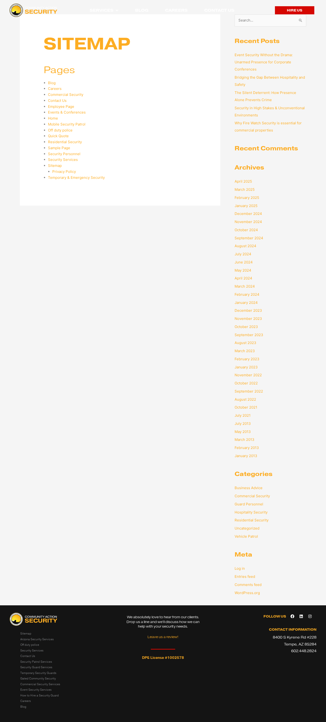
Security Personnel (64, 154)
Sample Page (59, 148)
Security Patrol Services (36, 662)
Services (101, 10)
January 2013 (246, 456)
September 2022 (249, 391)
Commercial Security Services (40, 684)
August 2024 (245, 246)
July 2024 (243, 254)
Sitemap (55, 165)
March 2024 (245, 286)
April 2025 (243, 181)
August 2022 (245, 399)
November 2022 (248, 375)
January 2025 (246, 205)
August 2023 (245, 342)
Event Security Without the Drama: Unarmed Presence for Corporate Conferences (264, 62)
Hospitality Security (251, 512)
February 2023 (247, 359)
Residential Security (65, 142)
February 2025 (247, 197)
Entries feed (245, 576)
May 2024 (243, 270)
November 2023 (248, 318)
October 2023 (246, 326)
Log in (240, 568)
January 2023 (246, 367)
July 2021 (243, 415)
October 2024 (246, 230)
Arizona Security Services (37, 639)
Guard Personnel (249, 504)
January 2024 (246, 302)
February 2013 (247, 447)
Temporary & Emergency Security (76, 177)
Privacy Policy (64, 171)
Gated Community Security (38, 678)
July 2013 (243, 423)
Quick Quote (58, 136)
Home (53, 118)
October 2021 (246, 407)
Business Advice (249, 488)
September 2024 (249, 238)
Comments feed (248, 584)
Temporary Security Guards (38, 673)
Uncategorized (247, 528)
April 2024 (243, 278)
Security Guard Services (36, 667)
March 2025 (245, 189)
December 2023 (248, 310)
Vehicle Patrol (246, 536)
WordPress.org (247, 593)
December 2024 (248, 213)
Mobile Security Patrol (66, 124)
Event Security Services (36, 690)
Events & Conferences (67, 112)
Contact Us (219, 10)
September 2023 (249, 335)
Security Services (63, 159)
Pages (59, 70)
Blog (141, 10)
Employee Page (61, 106)
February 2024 (247, 294)
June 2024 (244, 262)
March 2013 (244, 439)
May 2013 (243, 431)
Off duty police (60, 130)
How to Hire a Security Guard (39, 695)
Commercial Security (65, 94)
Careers (176, 10)
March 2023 (245, 351)
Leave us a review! (162, 637)
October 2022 (246, 383)
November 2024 (248, 221)
